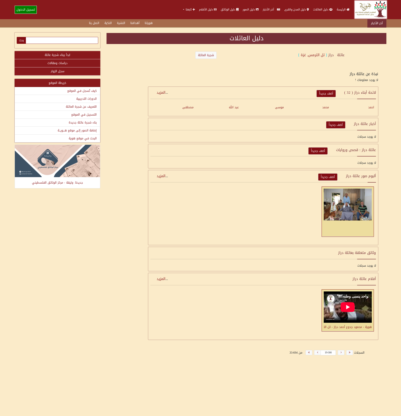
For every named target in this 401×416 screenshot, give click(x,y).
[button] (189, 9)
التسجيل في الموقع (84, 114)
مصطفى (188, 107)
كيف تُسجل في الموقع (82, 91)
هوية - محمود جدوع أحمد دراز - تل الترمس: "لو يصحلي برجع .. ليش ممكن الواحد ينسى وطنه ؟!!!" (348, 326)
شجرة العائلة (206, 55)
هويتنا (149, 23)
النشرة (121, 23)
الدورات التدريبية (86, 99)
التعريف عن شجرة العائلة (81, 107)
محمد (325, 107)
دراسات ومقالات (57, 63)
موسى (279, 107)
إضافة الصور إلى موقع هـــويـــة (77, 130)
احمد (371, 107)
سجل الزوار (57, 71)
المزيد (161, 92)
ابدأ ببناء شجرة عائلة (57, 55)
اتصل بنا (94, 23)
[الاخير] (309, 352)
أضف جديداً (326, 93)
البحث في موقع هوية (83, 138)
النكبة (108, 23)
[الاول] (349, 352)
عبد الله (234, 107)
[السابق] (341, 352)
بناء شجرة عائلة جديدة (83, 122)
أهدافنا (135, 23)
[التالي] (317, 352)
